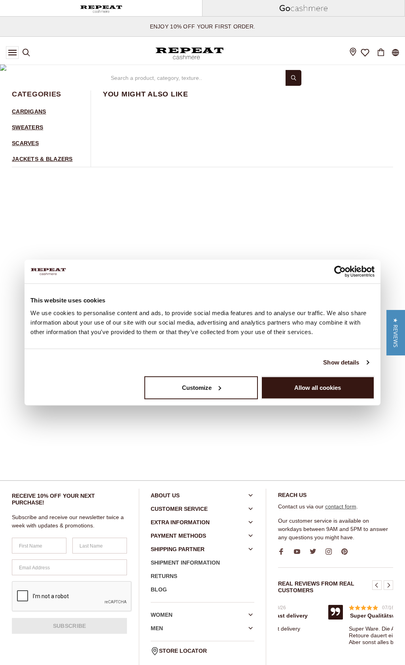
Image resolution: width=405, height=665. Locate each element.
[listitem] (324, 618)
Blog (159, 589)
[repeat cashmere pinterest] (347, 551)
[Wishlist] (365, 52)
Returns (164, 576)
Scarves (25, 143)
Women (161, 615)
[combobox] (195, 78)
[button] (377, 585)
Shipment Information (185, 562)
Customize (197, 387)
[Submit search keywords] (293, 78)
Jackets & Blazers (42, 159)
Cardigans (29, 111)
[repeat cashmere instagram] (331, 551)
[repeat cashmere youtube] (300, 551)
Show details (341, 362)
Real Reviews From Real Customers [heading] (316, 586)
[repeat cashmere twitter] (316, 551)
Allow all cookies (317, 387)
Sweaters (27, 127)
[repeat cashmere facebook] (284, 551)
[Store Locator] (353, 53)
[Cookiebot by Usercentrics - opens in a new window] (340, 272)
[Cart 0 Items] (381, 52)
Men (157, 628)
